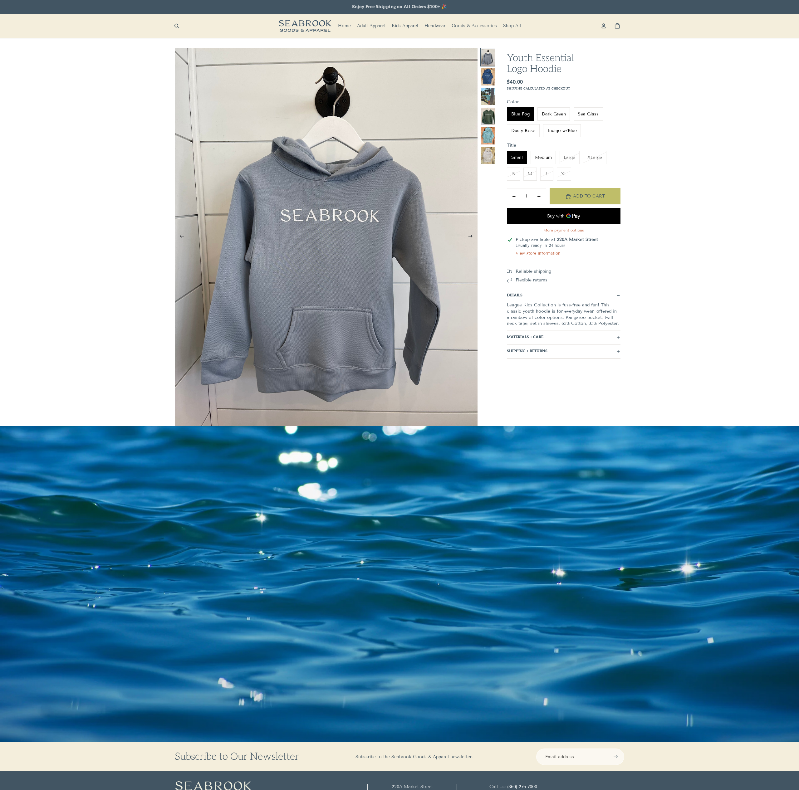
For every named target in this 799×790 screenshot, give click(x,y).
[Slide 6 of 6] (488, 155)
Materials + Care (525, 337)
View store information (538, 253)
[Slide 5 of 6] (488, 135)
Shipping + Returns (527, 351)
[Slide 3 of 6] (488, 96)
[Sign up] (615, 757)
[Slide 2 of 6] (488, 76)
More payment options (563, 230)
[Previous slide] (180, 237)
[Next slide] (472, 237)
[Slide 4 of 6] (488, 116)
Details (514, 295)
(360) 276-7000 (522, 786)
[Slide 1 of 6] (488, 57)
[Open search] (177, 26)
